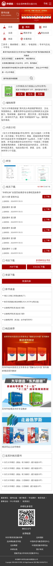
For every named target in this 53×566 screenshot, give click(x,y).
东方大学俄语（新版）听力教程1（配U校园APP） (23, 474)
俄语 (27, 27)
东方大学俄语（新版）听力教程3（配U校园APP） (23, 462)
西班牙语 (27, 33)
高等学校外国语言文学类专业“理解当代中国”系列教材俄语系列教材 (26, 52)
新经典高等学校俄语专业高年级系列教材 (18, 68)
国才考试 (39, 549)
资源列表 (26, 281)
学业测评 (32, 498)
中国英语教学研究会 (40, 545)
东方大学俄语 (7, 59)
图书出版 (13, 498)
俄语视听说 (30, 59)
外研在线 (13, 549)
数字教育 (22, 498)
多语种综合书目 (43, 260)
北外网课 (13, 545)
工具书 (4, 44)
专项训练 (32, 44)
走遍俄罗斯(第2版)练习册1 (14, 314)
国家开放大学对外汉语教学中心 (26, 553)
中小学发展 (14, 501)
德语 (45, 27)
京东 (20, 94)
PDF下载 (14, 267)
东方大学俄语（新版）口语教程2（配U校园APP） (23, 480)
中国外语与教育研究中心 (39, 541)
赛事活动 (4, 501)
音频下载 (47, 186)
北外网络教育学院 (14, 541)
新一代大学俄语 (8, 72)
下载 (48, 197)
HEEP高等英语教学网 (13, 537)
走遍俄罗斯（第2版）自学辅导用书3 (18, 320)
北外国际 (39, 537)
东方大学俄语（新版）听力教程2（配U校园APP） (23, 468)
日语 (10, 27)
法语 (10, 33)
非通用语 (27, 39)
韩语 (10, 39)
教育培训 (41, 498)
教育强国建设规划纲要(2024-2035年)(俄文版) (21, 302)
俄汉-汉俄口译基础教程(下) (14, 296)
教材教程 (14, 44)
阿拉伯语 (45, 33)
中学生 (6, 47)
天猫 (40, 94)
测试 (23, 44)
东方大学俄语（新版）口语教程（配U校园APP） (23, 486)
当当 (30, 94)
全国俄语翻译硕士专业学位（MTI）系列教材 (19, 63)
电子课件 (40, 186)
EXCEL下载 (39, 267)
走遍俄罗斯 (19, 59)
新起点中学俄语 (42, 68)
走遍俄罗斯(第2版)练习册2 (14, 308)
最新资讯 (4, 498)
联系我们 (26, 501)
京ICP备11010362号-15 (41, 562)
